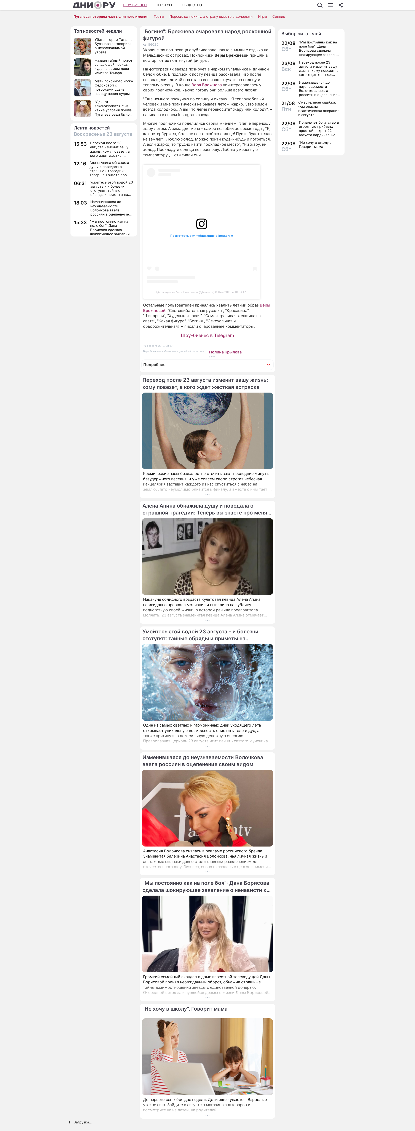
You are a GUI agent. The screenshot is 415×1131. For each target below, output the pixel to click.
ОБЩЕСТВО (192, 5)
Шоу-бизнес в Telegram (207, 335)
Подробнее (154, 364)
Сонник (278, 16)
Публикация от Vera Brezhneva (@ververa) (184, 292)
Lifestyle (164, 5)
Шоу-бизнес (135, 5)
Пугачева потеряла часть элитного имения (110, 16)
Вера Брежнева (207, 85)
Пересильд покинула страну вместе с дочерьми (211, 16)
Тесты (159, 16)
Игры (262, 16)
